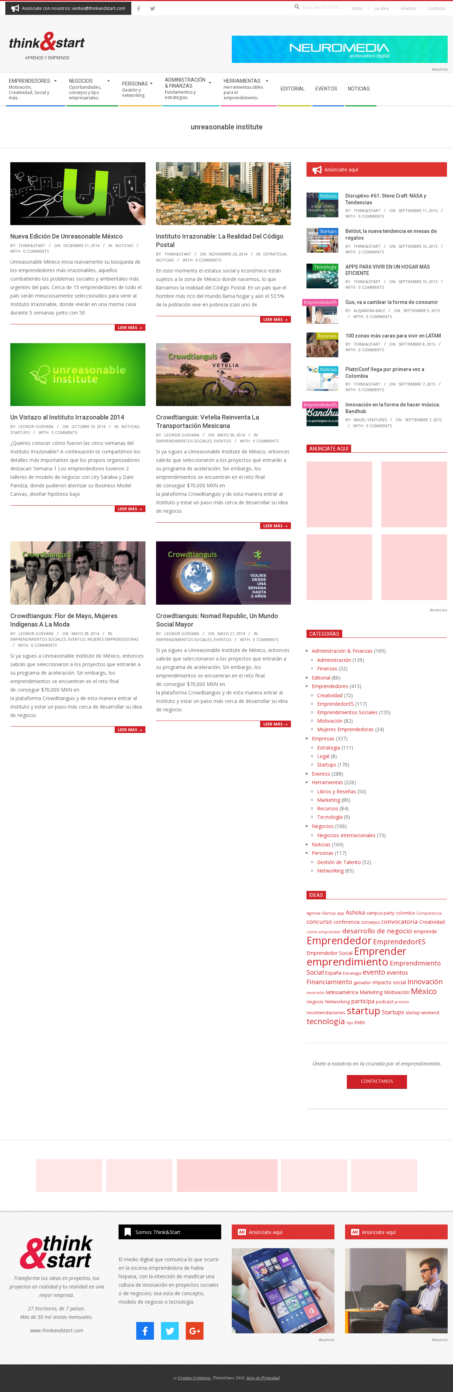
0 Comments (36, 251)
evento (374, 972)
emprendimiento (347, 962)
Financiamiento (329, 981)
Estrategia (274, 254)
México (424, 991)
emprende (425, 931)
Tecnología (325, 267)
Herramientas (327, 782)
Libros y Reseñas (336, 791)
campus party (380, 913)
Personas (322, 853)
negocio (315, 1001)
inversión (315, 992)
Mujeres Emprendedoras (112, 639)
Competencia (429, 913)
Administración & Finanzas (342, 650)
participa (362, 1001)
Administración (334, 660)
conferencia (346, 921)
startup (363, 1010)
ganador (362, 983)
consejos (370, 922)
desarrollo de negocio (377, 930)
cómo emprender (323, 931)
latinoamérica (342, 991)
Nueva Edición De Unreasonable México (66, 236)
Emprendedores (330, 686)
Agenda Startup (321, 913)
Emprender (380, 951)
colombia (405, 913)
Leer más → (130, 327)
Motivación (330, 720)
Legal (323, 756)
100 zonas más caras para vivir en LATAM (393, 336)
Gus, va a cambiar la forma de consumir (391, 302)
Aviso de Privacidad (263, 1377)
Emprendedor (339, 940)
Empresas (323, 738)
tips (349, 1022)
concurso (319, 921)
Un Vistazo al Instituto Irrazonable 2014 (67, 417)
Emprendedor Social (329, 953)
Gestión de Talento (339, 862)
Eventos (222, 441)
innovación (425, 981)
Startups (20, 432)
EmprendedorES (320, 302)
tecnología (325, 1021)
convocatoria (399, 921)
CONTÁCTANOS (377, 1081)
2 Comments (371, 251)
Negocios (323, 826)
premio (402, 1001)
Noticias (124, 245)
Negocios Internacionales (346, 835)
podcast (384, 1001)
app (340, 913)
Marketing (328, 800)
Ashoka (355, 912)
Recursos (327, 336)
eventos (397, 972)
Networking (330, 870)
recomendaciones (325, 1012)
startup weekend (422, 1013)
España (333, 973)
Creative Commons (194, 1377)
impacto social (389, 982)
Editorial (321, 677)
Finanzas (327, 668)
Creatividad (330, 695)
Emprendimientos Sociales (184, 441)
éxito (359, 1022)
